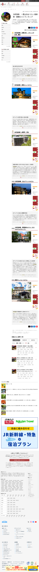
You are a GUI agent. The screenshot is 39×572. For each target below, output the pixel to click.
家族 (2, 53)
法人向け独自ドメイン (7, 558)
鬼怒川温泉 (14, 482)
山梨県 (8, 502)
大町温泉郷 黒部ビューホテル (23, 85)
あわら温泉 (16, 485)
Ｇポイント (30, 478)
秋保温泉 (6, 481)
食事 (2, 29)
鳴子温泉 (2, 481)
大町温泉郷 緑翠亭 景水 (21, 132)
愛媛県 (14, 513)
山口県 (20, 511)
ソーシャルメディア (19, 553)
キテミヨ (29, 485)
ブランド (17, 545)
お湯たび (29, 483)
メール (29, 545)
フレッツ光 (5, 547)
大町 (32, 361)
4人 (2, 59)
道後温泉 (6, 487)
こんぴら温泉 (10, 487)
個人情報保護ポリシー (5, 563)
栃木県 (8, 498)
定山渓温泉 (3, 480)
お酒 (2, 44)
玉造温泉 (18, 487)
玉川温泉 (20, 488)
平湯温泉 (6, 486)
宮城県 (16, 495)
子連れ (3, 57)
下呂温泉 (2, 486)
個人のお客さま (5, 526)
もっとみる (8, 46)
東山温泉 (9, 481)
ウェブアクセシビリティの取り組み (18, 561)
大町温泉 (21, 374)
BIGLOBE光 (5, 529)
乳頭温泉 (22, 480)
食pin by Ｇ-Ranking (31, 495)
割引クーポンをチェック (36, 61)
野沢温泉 (21, 482)
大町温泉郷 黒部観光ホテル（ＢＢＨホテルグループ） (25, 228)
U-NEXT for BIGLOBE (19, 536)
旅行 (2, 35)
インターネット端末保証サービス (20, 532)
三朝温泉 (14, 487)
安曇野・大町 (28, 361)
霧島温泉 (13, 488)
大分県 (16, 516)
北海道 (7, 495)
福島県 (24, 495)
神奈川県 (17, 500)
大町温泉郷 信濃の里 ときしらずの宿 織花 (24, 33)
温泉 (2, 25)
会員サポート (30, 547)
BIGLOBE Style (18, 551)
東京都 (14, 500)
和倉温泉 (9, 485)
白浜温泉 (20, 486)
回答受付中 (24, 340)
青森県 (10, 495)
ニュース (17, 548)
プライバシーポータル (13, 563)
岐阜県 (11, 506)
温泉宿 (3, 27)
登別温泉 (6, 480)
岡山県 (14, 511)
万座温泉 (6, 482)
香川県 (11, 513)
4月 (30, 374)
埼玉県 (8, 500)
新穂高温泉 (10, 486)
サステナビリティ (19, 547)
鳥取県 (8, 511)
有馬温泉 (17, 486)
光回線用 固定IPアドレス (7, 550)
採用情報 (17, 550)
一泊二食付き (4, 33)
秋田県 (18, 495)
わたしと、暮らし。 (31, 484)
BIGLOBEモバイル (6, 532)
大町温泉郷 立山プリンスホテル (24, 181)
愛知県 (14, 506)
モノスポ (29, 488)
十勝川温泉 (10, 480)
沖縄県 (24, 516)
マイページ (30, 544)
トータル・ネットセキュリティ (20, 534)
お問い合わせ (4, 561)
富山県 (8, 504)
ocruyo (29, 482)
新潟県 (14, 502)
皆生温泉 (21, 487)
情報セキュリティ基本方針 (16, 565)
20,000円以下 (26, 354)
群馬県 (11, 498)
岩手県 (13, 495)
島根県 (11, 511)
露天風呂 (3, 31)
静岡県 (8, 506)
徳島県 (8, 513)
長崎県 (12, 516)
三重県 (17, 506)
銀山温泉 (16, 481)
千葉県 (11, 500)
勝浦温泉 (2, 487)
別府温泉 (6, 488)
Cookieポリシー (21, 563)
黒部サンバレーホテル (21, 280)
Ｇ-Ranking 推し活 (31, 494)
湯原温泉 (2, 488)
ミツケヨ (29, 491)
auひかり (5, 531)
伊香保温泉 (3, 482)
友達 (2, 51)
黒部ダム (25, 374)
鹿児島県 (22, 516)
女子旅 (28, 376)
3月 (28, 374)
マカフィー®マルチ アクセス (7, 557)
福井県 (14, 504)
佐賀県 (9, 516)
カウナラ (29, 490)
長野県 (31, 349)
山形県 (21, 495)
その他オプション (19, 538)
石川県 (11, 504)
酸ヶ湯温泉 (17, 488)
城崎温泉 (13, 486)
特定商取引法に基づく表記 (6, 565)
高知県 (17, 513)
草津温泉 (20, 481)
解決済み (33, 340)
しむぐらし (30, 531)
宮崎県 (19, 516)
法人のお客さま (5, 542)
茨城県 (14, 498)
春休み (19, 376)
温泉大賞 (29, 529)
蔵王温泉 (13, 481)
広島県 (17, 511)
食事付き (19, 354)
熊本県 (14, 516)
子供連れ (3, 55)
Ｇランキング (30, 479)
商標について (4, 567)
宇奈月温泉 (20, 485)
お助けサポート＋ (19, 529)
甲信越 (28, 349)
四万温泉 (10, 482)
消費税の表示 (10, 561)
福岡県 (7, 516)
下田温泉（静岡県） (4, 485)
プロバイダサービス (7, 548)
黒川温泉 (9, 488)
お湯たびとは (30, 474)
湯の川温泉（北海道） (16, 480)
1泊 (21, 354)
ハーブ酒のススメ (31, 496)
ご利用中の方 (29, 542)
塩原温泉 (18, 482)
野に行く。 (30, 489)
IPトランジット (6, 554)
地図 (34, 47)
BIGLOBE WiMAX (6, 534)
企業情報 (16, 542)
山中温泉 (13, 485)
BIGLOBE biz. (6, 544)
